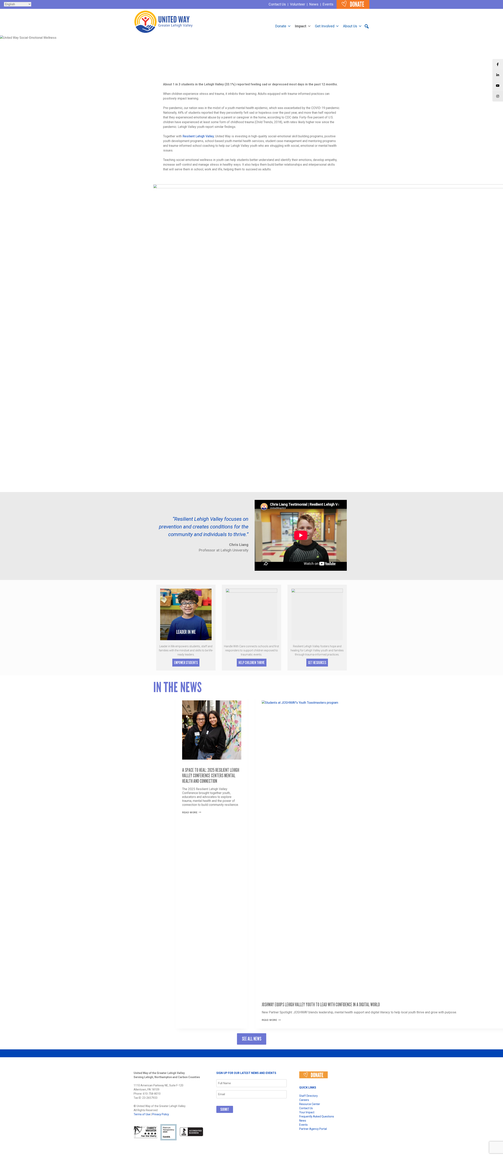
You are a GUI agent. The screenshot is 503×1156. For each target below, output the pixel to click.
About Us (350, 26)
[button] (366, 26)
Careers (304, 1100)
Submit (224, 1109)
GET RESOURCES (317, 662)
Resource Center (309, 1104)
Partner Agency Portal (313, 1128)
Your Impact (306, 1112)
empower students (186, 662)
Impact (300, 26)
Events (328, 4)
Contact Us (277, 4)
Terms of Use (142, 1114)
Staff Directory (308, 1095)
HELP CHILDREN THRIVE (252, 662)
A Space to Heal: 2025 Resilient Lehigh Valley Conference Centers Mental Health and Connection (210, 775)
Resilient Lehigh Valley (198, 136)
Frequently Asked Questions (316, 1116)
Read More (191, 812)
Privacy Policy (160, 1114)
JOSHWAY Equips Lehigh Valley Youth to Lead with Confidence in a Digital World (321, 1004)
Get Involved (324, 26)
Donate (280, 26)
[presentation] (212, 727)
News (314, 4)
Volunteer (297, 4)
